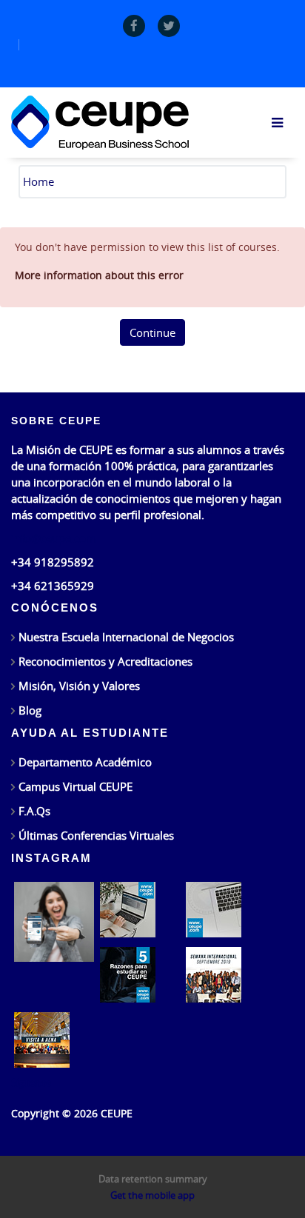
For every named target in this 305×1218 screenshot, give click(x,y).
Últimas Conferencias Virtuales (96, 835)
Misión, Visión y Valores (79, 685)
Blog (30, 710)
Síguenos (31, 1082)
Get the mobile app (152, 1195)
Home (38, 181)
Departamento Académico (85, 761)
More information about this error (99, 275)
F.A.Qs (34, 810)
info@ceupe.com (53, 538)
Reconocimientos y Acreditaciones (105, 661)
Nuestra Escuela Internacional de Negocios (126, 636)
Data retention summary (152, 1178)
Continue (152, 332)
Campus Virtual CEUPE (76, 786)
